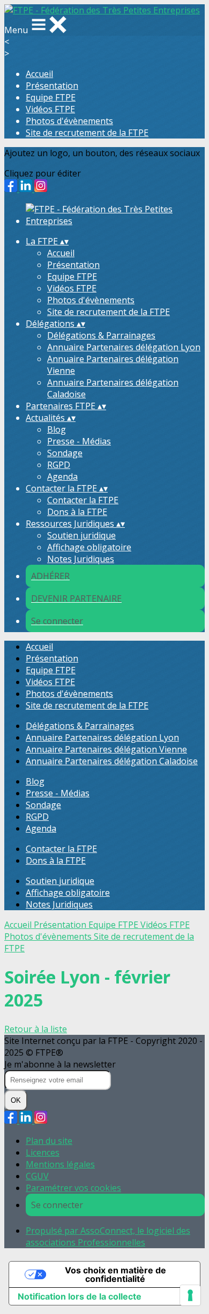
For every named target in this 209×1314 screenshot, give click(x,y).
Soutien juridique (81, 535)
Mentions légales (60, 1164)
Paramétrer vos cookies (73, 1188)
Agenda (62, 476)
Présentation (52, 85)
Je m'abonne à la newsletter (60, 1064)
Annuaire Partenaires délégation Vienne (106, 749)
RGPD (58, 465)
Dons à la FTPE (77, 512)
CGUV (37, 1176)
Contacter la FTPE (82, 500)
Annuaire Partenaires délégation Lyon (123, 347)
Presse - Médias (79, 441)
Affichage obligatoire (89, 547)
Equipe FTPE (51, 97)
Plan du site (49, 1141)
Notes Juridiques (80, 559)
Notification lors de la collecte (79, 1296)
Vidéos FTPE (50, 109)
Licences (42, 1152)
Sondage (65, 453)
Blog (56, 429)
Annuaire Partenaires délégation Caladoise (112, 761)
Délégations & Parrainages (101, 335)
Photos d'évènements (69, 121)
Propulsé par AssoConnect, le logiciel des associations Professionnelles (108, 1236)
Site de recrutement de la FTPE (87, 133)
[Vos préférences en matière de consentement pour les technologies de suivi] (190, 1295)
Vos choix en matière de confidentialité (115, 1274)
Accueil (39, 74)
